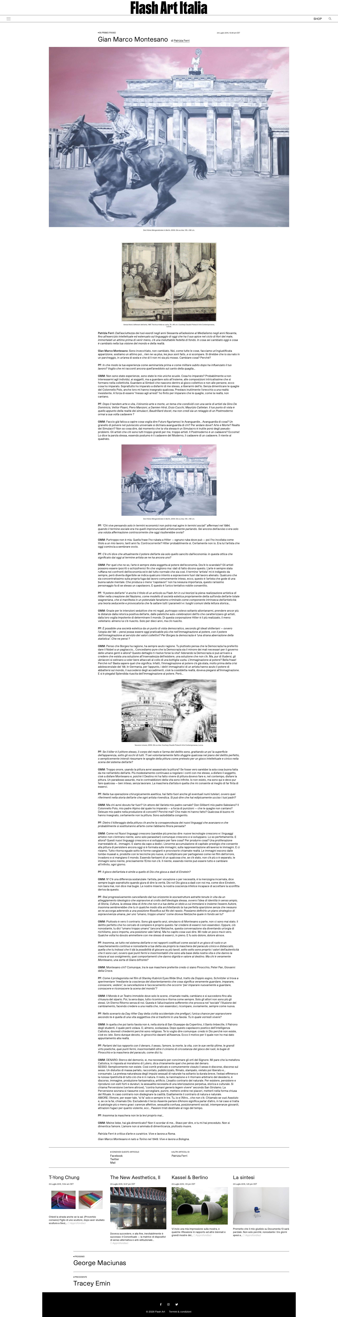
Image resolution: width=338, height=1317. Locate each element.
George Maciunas (99, 1262)
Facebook (116, 1155)
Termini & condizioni (180, 1311)
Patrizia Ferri (182, 40)
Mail (113, 1162)
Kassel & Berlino (190, 1177)
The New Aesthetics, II (135, 1177)
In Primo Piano (107, 32)
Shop (318, 18)
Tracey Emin (91, 1283)
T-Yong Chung (64, 1177)
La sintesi (244, 1177)
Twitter (114, 1159)
